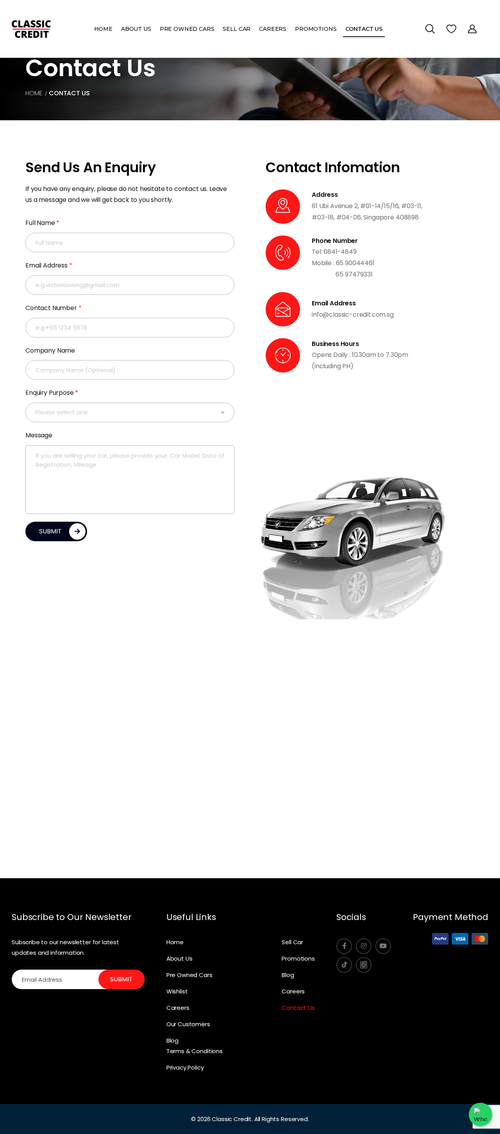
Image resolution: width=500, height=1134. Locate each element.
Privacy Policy (185, 1067)
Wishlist (177, 991)
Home (103, 28)
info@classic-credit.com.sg (353, 314)
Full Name (42, 222)
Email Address (48, 265)
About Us (136, 28)
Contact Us (363, 28)
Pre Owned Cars (187, 28)
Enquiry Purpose (51, 392)
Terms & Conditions (194, 1051)
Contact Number (53, 307)
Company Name (50, 350)
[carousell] (363, 965)
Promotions (315, 28)
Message (38, 435)
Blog (172, 1040)
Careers (272, 28)
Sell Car (236, 28)
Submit (121, 979)
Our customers (188, 1024)
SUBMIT (50, 531)
